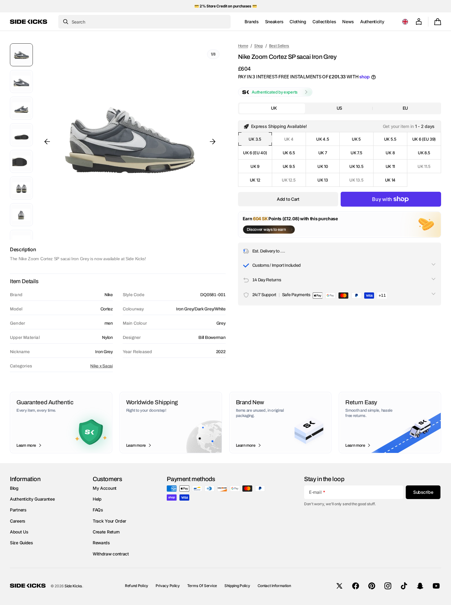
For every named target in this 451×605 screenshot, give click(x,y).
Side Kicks (73, 586)
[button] (405, 21)
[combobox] (144, 21)
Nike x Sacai (101, 366)
